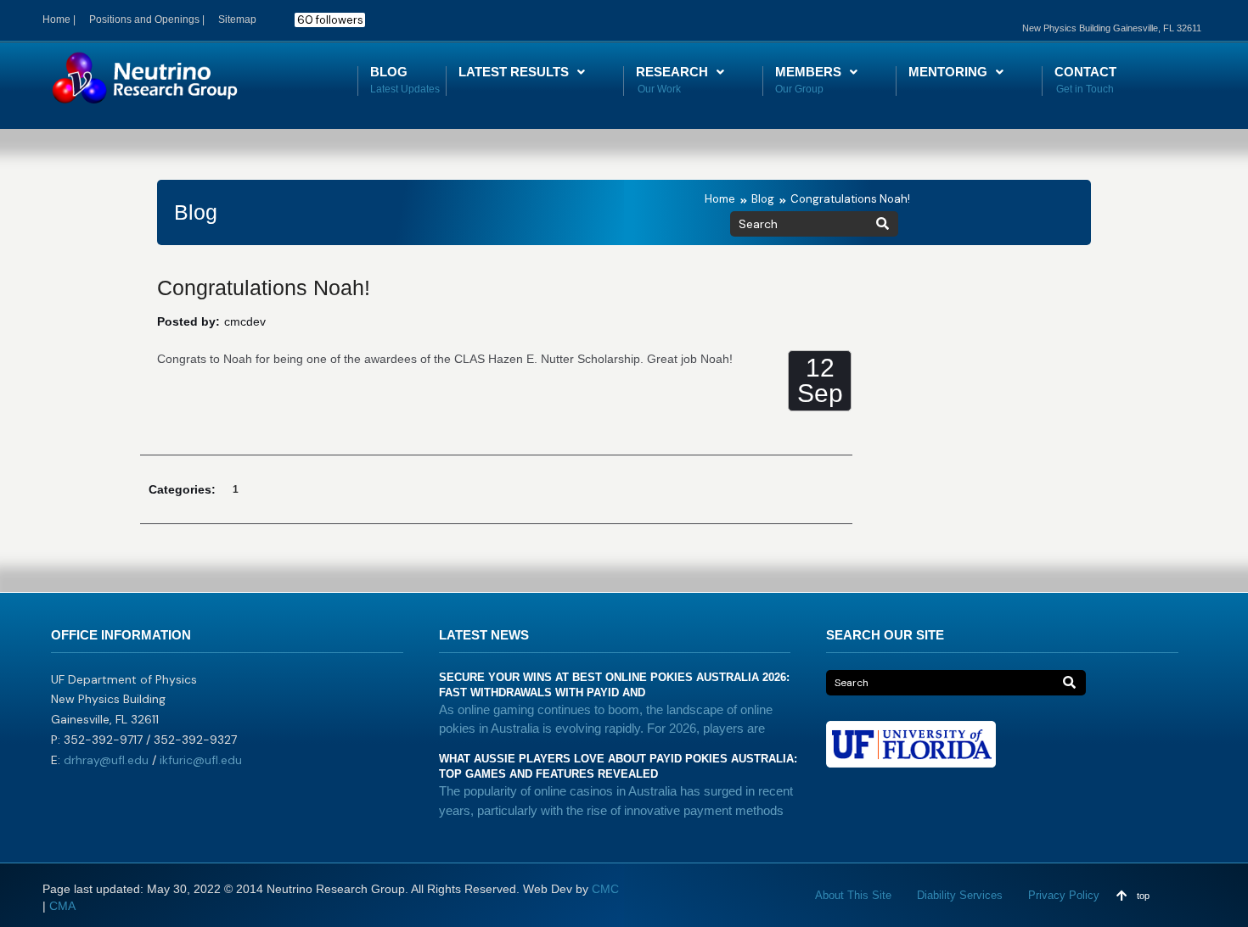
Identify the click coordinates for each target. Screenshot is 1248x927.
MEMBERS (808, 71)
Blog (762, 199)
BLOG (389, 71)
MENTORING (947, 71)
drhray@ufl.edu (106, 760)
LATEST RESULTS (513, 71)
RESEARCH (672, 71)
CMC (605, 889)
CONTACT (1085, 71)
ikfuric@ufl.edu (201, 760)
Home (720, 199)
